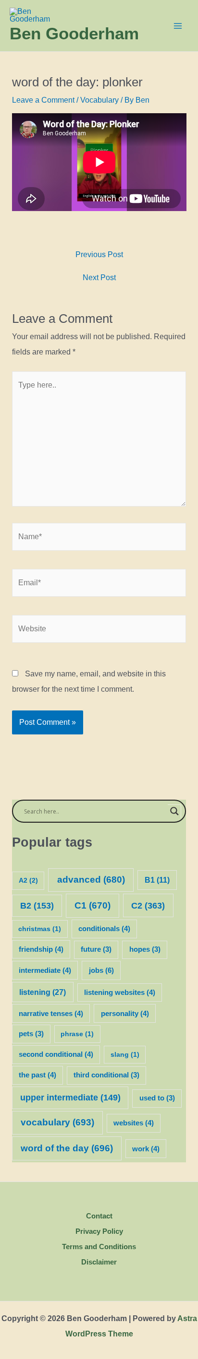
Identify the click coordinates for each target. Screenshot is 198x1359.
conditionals (104, 929)
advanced (91, 879)
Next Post (99, 278)
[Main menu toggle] (177, 25)
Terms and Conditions (99, 1246)
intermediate (45, 970)
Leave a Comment (43, 100)
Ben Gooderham (74, 33)
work (146, 1149)
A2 (28, 880)
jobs (101, 970)
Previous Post (99, 255)
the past (37, 1075)
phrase (77, 1034)
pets (31, 1034)
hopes (145, 949)
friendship (41, 949)
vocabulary (57, 1122)
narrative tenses (51, 1013)
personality (125, 1013)
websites (133, 1123)
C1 (92, 905)
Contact (99, 1216)
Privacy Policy (99, 1231)
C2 (148, 905)
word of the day (67, 1148)
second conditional (56, 1054)
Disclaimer (99, 1262)
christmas (39, 929)
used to (157, 1098)
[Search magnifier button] (174, 811)
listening (42, 992)
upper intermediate (70, 1097)
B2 (37, 905)
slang (125, 1054)
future (96, 949)
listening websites (119, 992)
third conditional (106, 1075)
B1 (157, 880)
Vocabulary (99, 100)
